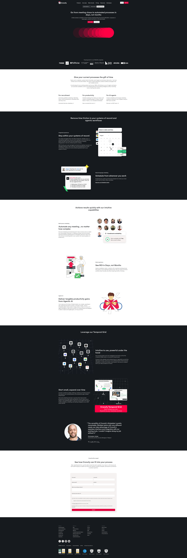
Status (88, 535)
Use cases (84, 2)
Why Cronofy (91, 2)
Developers (109, 2)
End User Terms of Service (88, 545)
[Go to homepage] (63, 3)
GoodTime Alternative (76, 536)
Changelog (89, 533)
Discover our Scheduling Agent (102, 182)
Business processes (100, 6)
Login (122, 2)
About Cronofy (104, 527)
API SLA (81, 545)
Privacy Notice (75, 503)
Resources (102, 2)
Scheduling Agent (61, 527)
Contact (103, 530)
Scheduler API (61, 535)
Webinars (74, 530)
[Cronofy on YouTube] (69, 541)
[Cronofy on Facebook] (60, 541)
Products (79, 2)
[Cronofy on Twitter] (63, 541)
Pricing (97, 2)
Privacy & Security (105, 533)
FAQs (88, 530)
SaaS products (93, 6)
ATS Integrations (61, 530)
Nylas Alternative (76, 535)
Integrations (60, 536)
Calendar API (61, 533)
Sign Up (126, 2)
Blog (73, 527)
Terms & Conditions (76, 545)
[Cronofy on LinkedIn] (66, 541)
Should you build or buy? (77, 533)
